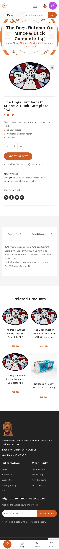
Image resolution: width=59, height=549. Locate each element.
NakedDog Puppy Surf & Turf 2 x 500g (44, 386)
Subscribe (47, 513)
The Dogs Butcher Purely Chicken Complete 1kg (15, 333)
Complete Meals (24, 178)
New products (39, 480)
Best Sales (37, 485)
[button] (52, 67)
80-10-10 (14, 181)
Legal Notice (38, 469)
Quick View (19, 321)
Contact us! (8, 474)
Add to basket (18, 156)
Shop (15, 43)
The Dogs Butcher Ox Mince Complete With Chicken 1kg (44, 333)
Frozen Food (39, 178)
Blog (4, 469)
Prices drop (38, 474)
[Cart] (53, 6)
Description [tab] (16, 234)
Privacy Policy (9, 485)
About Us (7, 480)
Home (8, 43)
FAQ (4, 490)
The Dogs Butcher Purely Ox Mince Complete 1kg (15, 379)
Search (52, 15)
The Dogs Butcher (27, 181)
